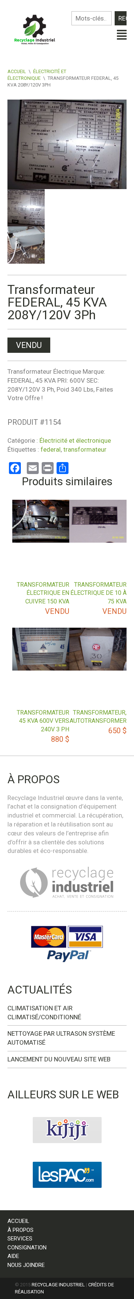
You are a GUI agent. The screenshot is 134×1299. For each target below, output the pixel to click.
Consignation (27, 1247)
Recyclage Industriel (58, 1284)
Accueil (16, 71)
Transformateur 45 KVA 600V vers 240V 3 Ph (43, 721)
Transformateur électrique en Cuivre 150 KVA (43, 593)
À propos (20, 1230)
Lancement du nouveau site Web (59, 1059)
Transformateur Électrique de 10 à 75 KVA (98, 593)
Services (19, 1238)
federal (51, 449)
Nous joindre (26, 1265)
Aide (13, 1256)
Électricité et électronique (75, 440)
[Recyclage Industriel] (37, 27)
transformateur (84, 449)
